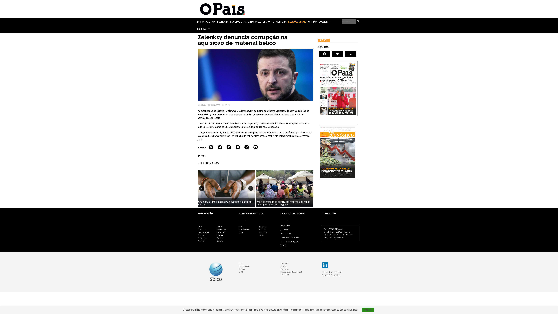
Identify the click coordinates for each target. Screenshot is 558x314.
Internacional (252, 22)
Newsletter (285, 225)
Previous (201, 188)
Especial (202, 29)
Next (250, 188)
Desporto (268, 22)
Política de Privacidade (290, 237)
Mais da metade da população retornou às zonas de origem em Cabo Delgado (283, 203)
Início (200, 22)
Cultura (281, 22)
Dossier (323, 22)
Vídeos (283, 245)
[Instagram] (350, 54)
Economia (222, 22)
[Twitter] (337, 54)
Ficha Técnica (286, 233)
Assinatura (284, 229)
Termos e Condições (289, 241)
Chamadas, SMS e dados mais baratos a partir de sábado (224, 203)
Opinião (312, 22)
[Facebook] (324, 54)
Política (210, 22)
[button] (211, 147)
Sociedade (236, 22)
